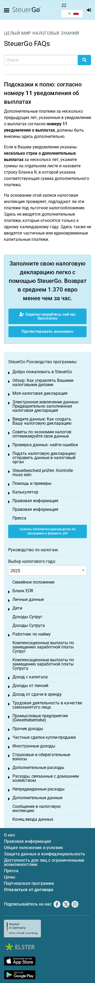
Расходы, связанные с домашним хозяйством (45, 778)
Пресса (19, 518)
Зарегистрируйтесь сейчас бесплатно (50, 316)
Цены (10, 877)
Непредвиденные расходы (38, 789)
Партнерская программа (29, 883)
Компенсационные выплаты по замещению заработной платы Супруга (43, 664)
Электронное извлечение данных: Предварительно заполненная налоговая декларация (45, 406)
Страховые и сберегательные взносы (41, 756)
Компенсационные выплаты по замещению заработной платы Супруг (43, 647)
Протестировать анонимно (47, 331)
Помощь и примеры (31, 483)
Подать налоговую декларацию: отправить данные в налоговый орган (44, 457)
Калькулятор (25, 492)
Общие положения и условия (33, 847)
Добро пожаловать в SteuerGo (42, 371)
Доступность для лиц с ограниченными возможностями (44, 862)
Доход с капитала (30, 676)
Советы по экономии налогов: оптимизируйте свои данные (42, 434)
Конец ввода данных (32, 819)
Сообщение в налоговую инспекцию (36, 808)
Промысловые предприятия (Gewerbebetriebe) (40, 717)
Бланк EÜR (22, 590)
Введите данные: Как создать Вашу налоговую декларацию (42, 421)
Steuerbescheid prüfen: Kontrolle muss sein (42, 472)
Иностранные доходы (33, 745)
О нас (9, 835)
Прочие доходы (27, 728)
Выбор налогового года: (32, 561)
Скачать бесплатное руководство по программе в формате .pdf (48, 531)
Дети (17, 608)
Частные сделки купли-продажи (44, 737)
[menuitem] (72, 13)
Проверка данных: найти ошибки (45, 444)
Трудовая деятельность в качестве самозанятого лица (47, 705)
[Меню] (7, 10)
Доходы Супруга (28, 625)
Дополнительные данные (37, 797)
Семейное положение (33, 582)
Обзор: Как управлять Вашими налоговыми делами (42, 382)
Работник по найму (31, 634)
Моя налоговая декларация (40, 393)
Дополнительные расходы (38, 767)
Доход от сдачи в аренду (37, 694)
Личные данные (28, 599)
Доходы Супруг (27, 616)
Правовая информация (35, 500)
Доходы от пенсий (30, 685)
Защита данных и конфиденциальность (44, 853)
